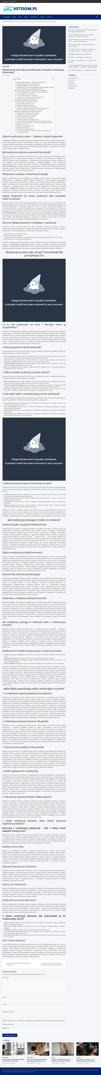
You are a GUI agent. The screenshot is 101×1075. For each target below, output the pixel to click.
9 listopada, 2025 (80, 1063)
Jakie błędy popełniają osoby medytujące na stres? (28, 111)
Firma (20, 17)
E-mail (4, 1004)
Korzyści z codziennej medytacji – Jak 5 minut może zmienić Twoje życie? (35, 122)
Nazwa (4, 997)
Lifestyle (26, 17)
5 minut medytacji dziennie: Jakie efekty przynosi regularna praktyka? (34, 121)
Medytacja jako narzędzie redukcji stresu (27, 101)
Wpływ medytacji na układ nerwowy (26, 103)
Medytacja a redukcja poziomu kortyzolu (27, 106)
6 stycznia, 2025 (6, 75)
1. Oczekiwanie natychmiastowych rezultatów (28, 113)
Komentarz (6, 977)
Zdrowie (42, 17)
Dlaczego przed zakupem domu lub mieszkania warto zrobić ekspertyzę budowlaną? (13, 1061)
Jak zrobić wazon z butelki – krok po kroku (80, 57)
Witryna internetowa (8, 1011)
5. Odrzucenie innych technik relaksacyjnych (28, 119)
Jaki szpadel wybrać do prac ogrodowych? (79, 54)
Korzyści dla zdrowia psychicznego (25, 105)
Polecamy (6, 1040)
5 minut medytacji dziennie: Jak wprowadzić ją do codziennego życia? (34, 130)
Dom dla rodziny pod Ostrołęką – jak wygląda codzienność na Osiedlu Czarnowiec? (37, 1061)
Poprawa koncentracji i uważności (25, 125)
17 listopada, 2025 (56, 1063)
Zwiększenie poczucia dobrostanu (25, 129)
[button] (52, 79)
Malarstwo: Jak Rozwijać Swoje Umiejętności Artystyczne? (18, 964)
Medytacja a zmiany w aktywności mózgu (28, 85)
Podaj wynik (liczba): (8, 1024)
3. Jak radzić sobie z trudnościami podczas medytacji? (30, 97)
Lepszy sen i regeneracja (23, 127)
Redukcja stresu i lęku (22, 124)
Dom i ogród (7, 17)
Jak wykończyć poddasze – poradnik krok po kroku (82, 70)
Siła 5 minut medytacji (22, 132)
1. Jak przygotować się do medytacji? (26, 93)
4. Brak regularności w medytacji (25, 118)
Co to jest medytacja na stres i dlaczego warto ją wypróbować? (32, 92)
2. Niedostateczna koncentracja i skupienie (27, 114)
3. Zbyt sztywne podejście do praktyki (26, 116)
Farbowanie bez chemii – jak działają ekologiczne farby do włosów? (85, 1061)
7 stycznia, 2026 (6, 1063)
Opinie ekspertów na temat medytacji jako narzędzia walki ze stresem (35, 87)
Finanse (14, 17)
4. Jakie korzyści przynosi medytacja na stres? (28, 98)
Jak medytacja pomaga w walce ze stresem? (26, 100)
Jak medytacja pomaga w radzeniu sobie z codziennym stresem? (33, 108)
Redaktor (13, 1063)
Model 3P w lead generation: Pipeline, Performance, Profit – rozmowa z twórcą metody (61, 1061)
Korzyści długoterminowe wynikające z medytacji (30, 89)
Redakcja (49, 17)
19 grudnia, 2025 (31, 1063)
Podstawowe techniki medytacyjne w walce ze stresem (30, 109)
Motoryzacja (34, 17)
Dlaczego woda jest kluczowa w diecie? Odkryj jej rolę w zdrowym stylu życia (51, 964)
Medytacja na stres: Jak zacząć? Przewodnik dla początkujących (30, 90)
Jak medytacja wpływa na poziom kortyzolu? (29, 84)
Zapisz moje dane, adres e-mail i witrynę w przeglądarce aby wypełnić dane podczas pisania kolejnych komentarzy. (33, 1020)
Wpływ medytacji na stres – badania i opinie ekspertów (31, 82)
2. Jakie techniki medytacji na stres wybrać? (27, 95)
